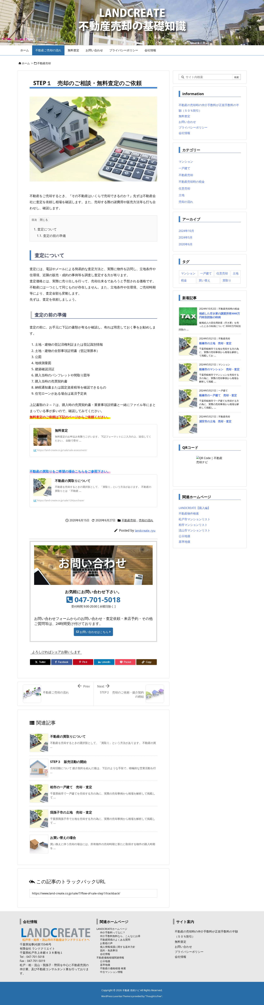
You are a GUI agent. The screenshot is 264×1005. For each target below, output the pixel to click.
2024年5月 (186, 237)
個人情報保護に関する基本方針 (117, 946)
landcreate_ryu (145, 530)
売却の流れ (146, 520)
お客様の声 (106, 943)
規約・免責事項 (109, 950)
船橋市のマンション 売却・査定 (219, 369)
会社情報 (184, 133)
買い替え (204, 280)
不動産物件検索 (189, 513)
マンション (186, 161)
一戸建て (184, 168)
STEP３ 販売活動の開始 (68, 761)
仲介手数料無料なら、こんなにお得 (120, 936)
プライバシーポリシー (193, 127)
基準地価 (184, 542)
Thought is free (153, 996)
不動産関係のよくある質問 (115, 939)
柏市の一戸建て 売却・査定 (71, 787)
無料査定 (184, 116)
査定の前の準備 (51, 235)
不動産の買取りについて (68, 736)
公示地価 (184, 536)
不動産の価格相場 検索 (113, 968)
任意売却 (184, 188)
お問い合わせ (187, 122)
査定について (45, 229)
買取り (227, 280)
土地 (181, 195)
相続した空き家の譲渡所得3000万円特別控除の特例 (219, 315)
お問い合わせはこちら (94, 632)
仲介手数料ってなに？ (112, 932)
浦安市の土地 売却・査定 (215, 421)
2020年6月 (186, 244)
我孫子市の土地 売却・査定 (71, 812)
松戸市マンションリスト (194, 519)
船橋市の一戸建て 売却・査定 (218, 395)
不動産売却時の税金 (192, 182)
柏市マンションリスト (193, 525)
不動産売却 (44, 63)
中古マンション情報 (111, 972)
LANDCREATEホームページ (111, 929)
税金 (184, 280)
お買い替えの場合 (63, 837)
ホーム (26, 63)
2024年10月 (186, 231)
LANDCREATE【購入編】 (194, 508)
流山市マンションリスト (194, 530)
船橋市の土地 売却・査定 (215, 343)
